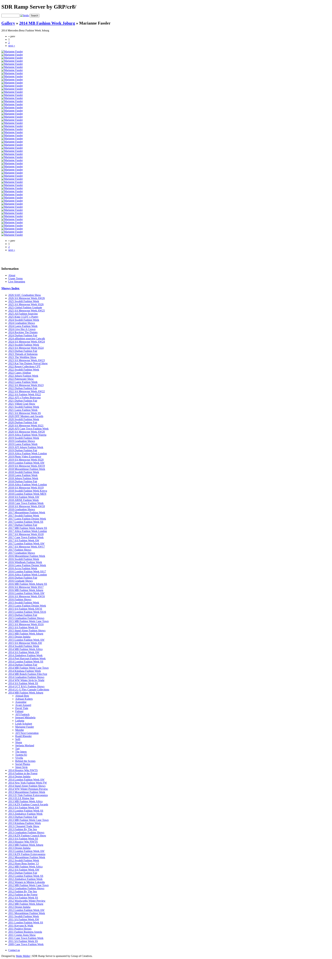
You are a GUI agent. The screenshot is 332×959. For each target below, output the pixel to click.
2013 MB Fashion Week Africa (25, 801)
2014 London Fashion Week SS (25, 661)
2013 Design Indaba (19, 847)
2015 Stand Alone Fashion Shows (26, 630)
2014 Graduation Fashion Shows (26, 677)
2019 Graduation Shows (21, 441)
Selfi (17, 739)
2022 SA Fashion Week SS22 (24, 394)
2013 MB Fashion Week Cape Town (28, 820)
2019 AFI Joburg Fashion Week (25, 447)
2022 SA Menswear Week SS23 (26, 385)
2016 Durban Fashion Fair (22, 577)
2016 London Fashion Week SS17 (27, 571)
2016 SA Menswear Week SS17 (26, 587)
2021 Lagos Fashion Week (23, 409)
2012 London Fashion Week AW (26, 910)
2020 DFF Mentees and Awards (25, 416)
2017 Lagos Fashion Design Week (27, 518)
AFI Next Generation (27, 733)
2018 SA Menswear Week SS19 (26, 487)
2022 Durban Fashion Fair (22, 388)
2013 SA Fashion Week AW (23, 807)
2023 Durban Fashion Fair (22, 350)
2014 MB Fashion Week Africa (25, 649)
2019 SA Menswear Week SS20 (26, 459)
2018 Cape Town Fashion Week (26, 503)
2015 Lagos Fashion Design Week (27, 605)
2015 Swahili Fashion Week (23, 602)
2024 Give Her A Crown (21, 329)
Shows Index (10, 288)
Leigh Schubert (23, 723)
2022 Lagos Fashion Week (23, 382)
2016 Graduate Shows (20, 580)
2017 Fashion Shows (19, 549)
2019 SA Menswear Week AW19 (26, 465)
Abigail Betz (22, 695)
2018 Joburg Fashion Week (23, 478)
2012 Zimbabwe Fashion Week (25, 879)
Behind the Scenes (25, 761)
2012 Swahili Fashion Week (23, 860)
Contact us (14, 950)
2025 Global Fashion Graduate (25, 307)
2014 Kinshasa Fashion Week (24, 670)
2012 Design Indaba (19, 907)
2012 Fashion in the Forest (22, 894)
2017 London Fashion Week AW (26, 543)
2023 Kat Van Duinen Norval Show (28, 363)
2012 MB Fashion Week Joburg (25, 903)
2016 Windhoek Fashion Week (25, 562)
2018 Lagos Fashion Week (23, 475)
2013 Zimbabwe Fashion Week (25, 813)
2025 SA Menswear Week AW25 (26, 310)
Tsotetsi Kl (21, 754)
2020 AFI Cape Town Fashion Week (28, 428)
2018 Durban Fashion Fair (22, 481)
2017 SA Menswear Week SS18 (26, 534)
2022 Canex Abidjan (19, 372)
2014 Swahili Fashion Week (23, 646)
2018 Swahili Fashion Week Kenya (27, 490)
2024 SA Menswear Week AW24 (26, 341)
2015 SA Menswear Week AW (25, 642)
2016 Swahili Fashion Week (23, 559)
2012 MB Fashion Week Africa (25, 866)
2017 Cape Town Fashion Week (26, 537)
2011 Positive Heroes (19, 928)
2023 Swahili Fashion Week (23, 344)
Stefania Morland (24, 745)
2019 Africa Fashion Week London (27, 453)
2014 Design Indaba (19, 776)
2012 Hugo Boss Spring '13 (23, 863)
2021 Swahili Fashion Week (23, 406)
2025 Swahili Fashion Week (23, 301)
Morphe (19, 729)
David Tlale (21, 708)
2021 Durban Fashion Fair (22, 400)
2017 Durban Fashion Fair (22, 524)
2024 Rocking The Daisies (23, 332)
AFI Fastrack (22, 714)
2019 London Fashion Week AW (26, 462)
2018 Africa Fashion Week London (27, 484)
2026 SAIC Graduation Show (24, 295)
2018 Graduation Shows (21, 509)
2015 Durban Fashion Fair (22, 615)
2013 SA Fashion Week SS (23, 838)
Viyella (19, 757)
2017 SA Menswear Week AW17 (26, 546)
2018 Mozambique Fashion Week (26, 469)
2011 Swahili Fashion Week (23, 916)
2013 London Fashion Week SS (25, 810)
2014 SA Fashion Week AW (23, 652)
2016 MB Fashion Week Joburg (25, 590)
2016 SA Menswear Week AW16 (26, 596)
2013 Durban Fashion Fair (22, 816)
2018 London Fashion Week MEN (27, 493)
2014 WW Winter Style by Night (26, 680)
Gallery (8, 23)
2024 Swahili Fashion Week (23, 319)
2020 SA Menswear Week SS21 (26, 425)
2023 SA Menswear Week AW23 (26, 360)
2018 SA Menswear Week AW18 (26, 506)
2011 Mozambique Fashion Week (26, 913)
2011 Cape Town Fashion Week (25, 938)
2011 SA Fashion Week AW (23, 919)
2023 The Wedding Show (22, 357)
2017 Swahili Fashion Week (23, 515)
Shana (18, 742)
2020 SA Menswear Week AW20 (26, 431)
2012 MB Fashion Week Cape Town (28, 885)
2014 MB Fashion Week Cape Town (28, 667)
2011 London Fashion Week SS (25, 922)
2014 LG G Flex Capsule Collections (28, 689)
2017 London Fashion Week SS (25, 521)
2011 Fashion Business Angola (25, 931)
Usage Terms (15, 278)
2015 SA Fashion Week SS (23, 627)
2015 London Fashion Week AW (26, 639)
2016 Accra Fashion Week (22, 568)
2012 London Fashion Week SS (25, 875)
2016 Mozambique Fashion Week (26, 555)
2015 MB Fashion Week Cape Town (28, 621)
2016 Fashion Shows (19, 599)
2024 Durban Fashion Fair (22, 335)
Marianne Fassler (24, 726)
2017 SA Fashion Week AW (23, 540)
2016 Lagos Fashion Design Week (27, 565)
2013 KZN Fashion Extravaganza (26, 854)
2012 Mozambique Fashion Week (26, 857)
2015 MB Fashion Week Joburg (25, 633)
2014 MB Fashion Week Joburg (47, 23)
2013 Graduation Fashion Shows (26, 832)
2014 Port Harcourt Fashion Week (27, 658)
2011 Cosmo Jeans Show (22, 934)
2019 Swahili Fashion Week (23, 437)
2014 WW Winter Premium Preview (28, 788)
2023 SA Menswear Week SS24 (26, 347)
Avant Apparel (23, 705)
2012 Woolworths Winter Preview (26, 900)
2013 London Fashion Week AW (26, 851)
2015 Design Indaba (19, 636)
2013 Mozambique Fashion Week (26, 792)
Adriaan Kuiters (24, 698)
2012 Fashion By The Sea (22, 891)
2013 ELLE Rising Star (21, 798)
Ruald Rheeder (23, 736)
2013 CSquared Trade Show (23, 826)
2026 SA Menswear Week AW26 (26, 298)
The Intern (21, 751)
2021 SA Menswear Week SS (24, 413)
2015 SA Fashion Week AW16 (25, 608)
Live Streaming (16, 281)
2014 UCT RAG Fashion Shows (26, 686)
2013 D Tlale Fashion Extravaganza (28, 795)
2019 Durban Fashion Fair (22, 450)
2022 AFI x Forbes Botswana (24, 397)
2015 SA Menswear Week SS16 (26, 624)
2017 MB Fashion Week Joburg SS (27, 528)
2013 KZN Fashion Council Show (27, 835)
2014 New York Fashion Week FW (27, 782)
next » (11, 45)
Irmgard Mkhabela (25, 717)
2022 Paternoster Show (21, 378)
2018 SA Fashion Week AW (23, 496)
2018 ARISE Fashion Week (23, 500)
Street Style (21, 767)
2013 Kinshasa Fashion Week (24, 823)
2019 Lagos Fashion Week (23, 444)
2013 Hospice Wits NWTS (23, 841)
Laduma (19, 720)
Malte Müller (23, 956)
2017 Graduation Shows (21, 552)
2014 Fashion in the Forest (22, 773)
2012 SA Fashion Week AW (23, 869)
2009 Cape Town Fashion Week (26, 944)
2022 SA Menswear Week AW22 (26, 391)
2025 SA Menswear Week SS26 (26, 304)
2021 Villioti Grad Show (21, 403)
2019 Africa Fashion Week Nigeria (27, 434)
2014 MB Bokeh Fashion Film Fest (27, 674)
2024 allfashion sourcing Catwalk (26, 338)
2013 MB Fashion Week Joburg (25, 844)
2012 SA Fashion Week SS (23, 897)
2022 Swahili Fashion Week (23, 369)
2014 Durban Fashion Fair (22, 664)
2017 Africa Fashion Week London (27, 531)
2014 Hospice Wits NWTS (23, 770)
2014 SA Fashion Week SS (23, 683)
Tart (17, 748)
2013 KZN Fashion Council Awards (28, 804)
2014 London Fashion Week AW (26, 779)
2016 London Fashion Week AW (26, 593)
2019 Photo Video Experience (24, 456)
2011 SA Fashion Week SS (23, 941)
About (11, 275)
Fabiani (19, 711)
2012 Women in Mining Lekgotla (26, 882)
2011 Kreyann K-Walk (20, 925)
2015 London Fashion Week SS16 (27, 611)
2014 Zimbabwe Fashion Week (25, 655)
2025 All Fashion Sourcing (23, 313)
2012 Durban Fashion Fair (22, 872)
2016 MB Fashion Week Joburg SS (27, 583)
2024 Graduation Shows (21, 323)
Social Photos (22, 764)
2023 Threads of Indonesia (23, 354)
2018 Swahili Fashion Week (23, 472)
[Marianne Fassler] (12, 51)
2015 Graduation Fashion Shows (26, 618)
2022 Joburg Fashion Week (23, 375)
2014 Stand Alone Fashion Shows (26, 785)
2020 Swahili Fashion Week (23, 419)
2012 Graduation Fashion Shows (26, 888)
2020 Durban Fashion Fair (22, 422)
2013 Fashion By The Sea (22, 829)
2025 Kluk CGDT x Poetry (23, 316)
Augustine (20, 701)
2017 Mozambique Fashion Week (26, 512)
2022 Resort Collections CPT (24, 366)
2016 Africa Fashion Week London (27, 574)
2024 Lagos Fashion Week (23, 326)
